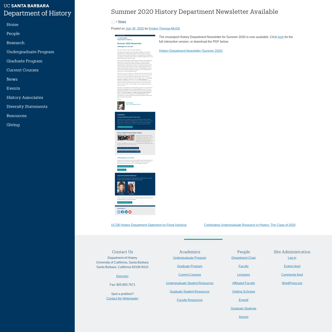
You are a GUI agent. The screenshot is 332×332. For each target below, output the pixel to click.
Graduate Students (243, 308)
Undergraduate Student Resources (189, 283)
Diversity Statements (27, 106)
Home (12, 24)
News (12, 79)
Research (16, 42)
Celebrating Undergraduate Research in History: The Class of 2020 (249, 225)
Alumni (243, 317)
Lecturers (243, 274)
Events (13, 88)
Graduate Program (24, 60)
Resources (17, 115)
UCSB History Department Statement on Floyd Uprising (149, 225)
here (281, 37)
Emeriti (243, 300)
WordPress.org (292, 283)
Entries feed (292, 266)
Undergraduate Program (30, 51)
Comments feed (292, 274)
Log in (292, 257)
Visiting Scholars (243, 291)
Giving (13, 124)
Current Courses (22, 69)
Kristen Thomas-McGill (164, 28)
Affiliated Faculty (243, 283)
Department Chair (244, 257)
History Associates (25, 97)
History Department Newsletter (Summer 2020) (191, 50)
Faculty (244, 266)
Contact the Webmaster (122, 298)
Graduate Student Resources (189, 291)
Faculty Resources (190, 300)
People (13, 33)
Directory (122, 276)
